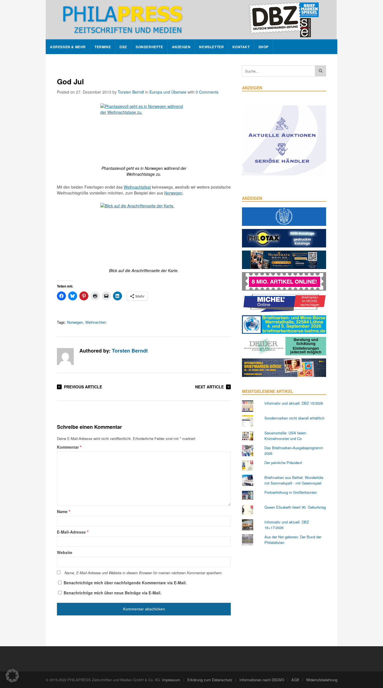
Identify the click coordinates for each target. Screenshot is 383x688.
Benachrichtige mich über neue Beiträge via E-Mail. (112, 593)
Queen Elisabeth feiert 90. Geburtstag (295, 507)
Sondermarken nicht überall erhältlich (294, 418)
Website (64, 552)
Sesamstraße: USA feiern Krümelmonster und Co (285, 435)
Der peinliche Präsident (283, 462)
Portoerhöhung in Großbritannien (290, 492)
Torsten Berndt (131, 92)
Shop (264, 47)
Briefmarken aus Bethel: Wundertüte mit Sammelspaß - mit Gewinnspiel (293, 480)
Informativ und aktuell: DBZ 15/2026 (293, 403)
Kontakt (241, 47)
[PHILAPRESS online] (191, 19)
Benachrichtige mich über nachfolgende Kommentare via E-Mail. (125, 582)
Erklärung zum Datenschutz (209, 680)
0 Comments (207, 92)
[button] (12, 675)
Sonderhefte (149, 47)
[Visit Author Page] (65, 356)
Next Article (209, 387)
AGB (295, 680)
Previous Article (83, 387)
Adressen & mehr (68, 47)
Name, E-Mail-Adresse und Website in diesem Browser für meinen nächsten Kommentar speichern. (143, 572)
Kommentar (69, 447)
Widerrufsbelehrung (321, 680)
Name (63, 511)
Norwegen (173, 193)
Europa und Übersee (167, 92)
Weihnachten (95, 322)
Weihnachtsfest (137, 187)
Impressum (171, 680)
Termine (102, 47)
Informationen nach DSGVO (261, 680)
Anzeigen (181, 47)
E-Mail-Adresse (72, 532)
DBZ (123, 47)
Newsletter (211, 47)
